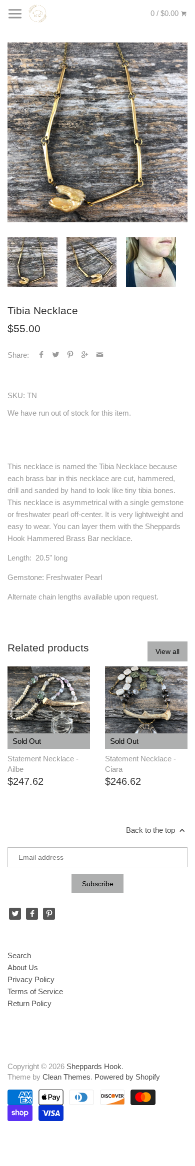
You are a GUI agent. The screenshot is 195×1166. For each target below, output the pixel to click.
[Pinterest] (49, 914)
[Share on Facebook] (41, 355)
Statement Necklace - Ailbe (43, 763)
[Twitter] (15, 914)
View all (168, 651)
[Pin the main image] (70, 355)
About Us (23, 967)
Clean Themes (66, 1077)
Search (19, 955)
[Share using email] (99, 355)
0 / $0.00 (165, 13)
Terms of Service (35, 991)
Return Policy (30, 1003)
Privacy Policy (31, 979)
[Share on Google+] (85, 355)
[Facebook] (32, 914)
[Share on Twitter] (55, 355)
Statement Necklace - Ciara (140, 763)
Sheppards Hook (94, 1066)
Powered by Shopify (127, 1077)
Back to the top (151, 830)
